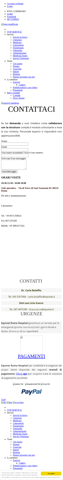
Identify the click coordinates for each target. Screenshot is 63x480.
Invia (9, 171)
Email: (4, 147)
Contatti (16, 95)
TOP (3, 400)
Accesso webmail (15, 3)
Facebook (11, 16)
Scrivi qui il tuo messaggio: (13, 158)
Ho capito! (51, 473)
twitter (10, 14)
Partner (16, 66)
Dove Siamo (18, 98)
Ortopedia (17, 50)
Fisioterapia (18, 47)
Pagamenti (18, 90)
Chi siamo (17, 63)
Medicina (17, 42)
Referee (16, 74)
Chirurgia (17, 40)
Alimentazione (19, 53)
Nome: (4, 141)
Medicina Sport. (20, 55)
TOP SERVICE (14, 32)
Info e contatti (13, 92)
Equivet (16, 82)
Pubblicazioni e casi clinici (25, 87)
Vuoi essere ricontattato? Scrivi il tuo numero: (22, 152)
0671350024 (13, 19)
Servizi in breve (20, 37)
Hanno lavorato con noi (24, 77)
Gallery (22, 85)
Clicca (21, 373)
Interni (16, 71)
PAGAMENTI (31, 356)
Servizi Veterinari (21, 58)
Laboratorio (18, 45)
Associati (17, 69)
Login (10, 6)
